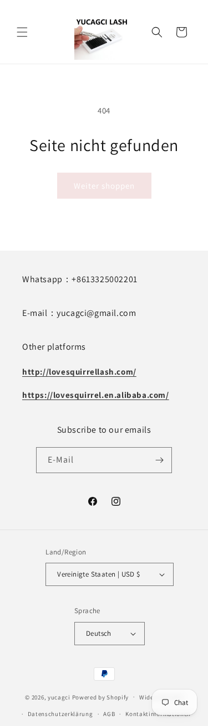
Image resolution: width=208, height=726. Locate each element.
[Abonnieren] (159, 460)
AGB (109, 714)
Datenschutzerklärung (60, 714)
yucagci (59, 697)
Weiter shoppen (104, 185)
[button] (22, 32)
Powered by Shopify (100, 697)
